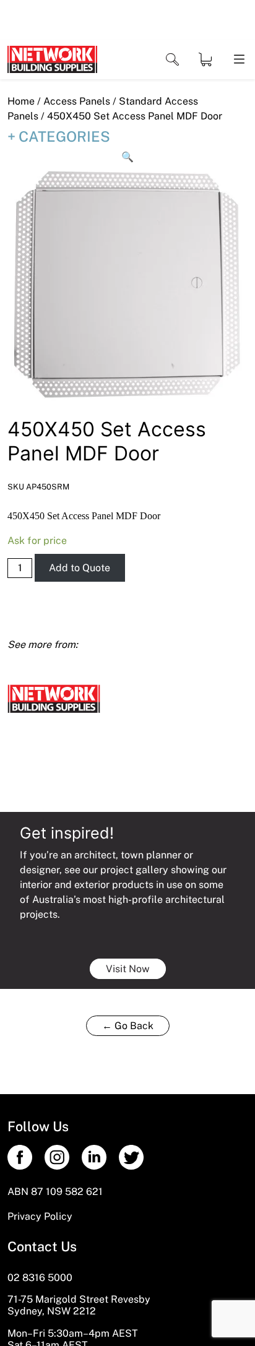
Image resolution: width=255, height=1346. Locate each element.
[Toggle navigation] (172, 59)
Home (21, 101)
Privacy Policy (39, 1216)
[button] (127, 157)
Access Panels (76, 101)
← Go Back (127, 1026)
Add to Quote (79, 568)
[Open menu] (238, 59)
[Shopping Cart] (205, 59)
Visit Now (128, 969)
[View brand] (53, 698)
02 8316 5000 (39, 1277)
